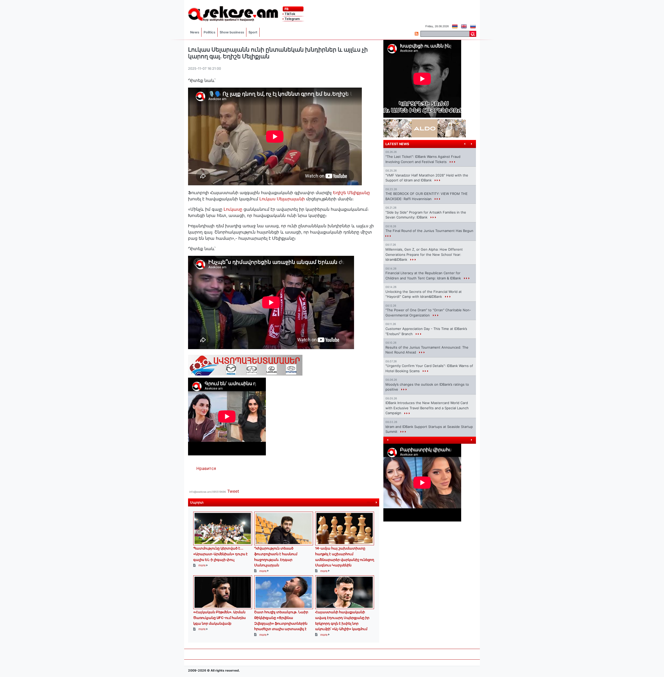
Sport (252, 32)
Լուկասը (232, 209)
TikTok (289, 14)
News (194, 32)
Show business (232, 32)
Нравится (206, 468)
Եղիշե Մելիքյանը (351, 192)
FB (286, 9)
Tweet (233, 491)
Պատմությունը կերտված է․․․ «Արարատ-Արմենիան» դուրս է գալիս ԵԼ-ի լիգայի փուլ (220, 553)
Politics (209, 32)
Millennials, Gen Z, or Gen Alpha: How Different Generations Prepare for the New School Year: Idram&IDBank (424, 254)
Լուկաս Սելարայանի (282, 198)
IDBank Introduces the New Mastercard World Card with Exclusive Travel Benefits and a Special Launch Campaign (427, 408)
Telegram (292, 19)
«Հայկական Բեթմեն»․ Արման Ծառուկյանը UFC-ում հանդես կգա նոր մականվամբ (219, 617)
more (371, 502)
